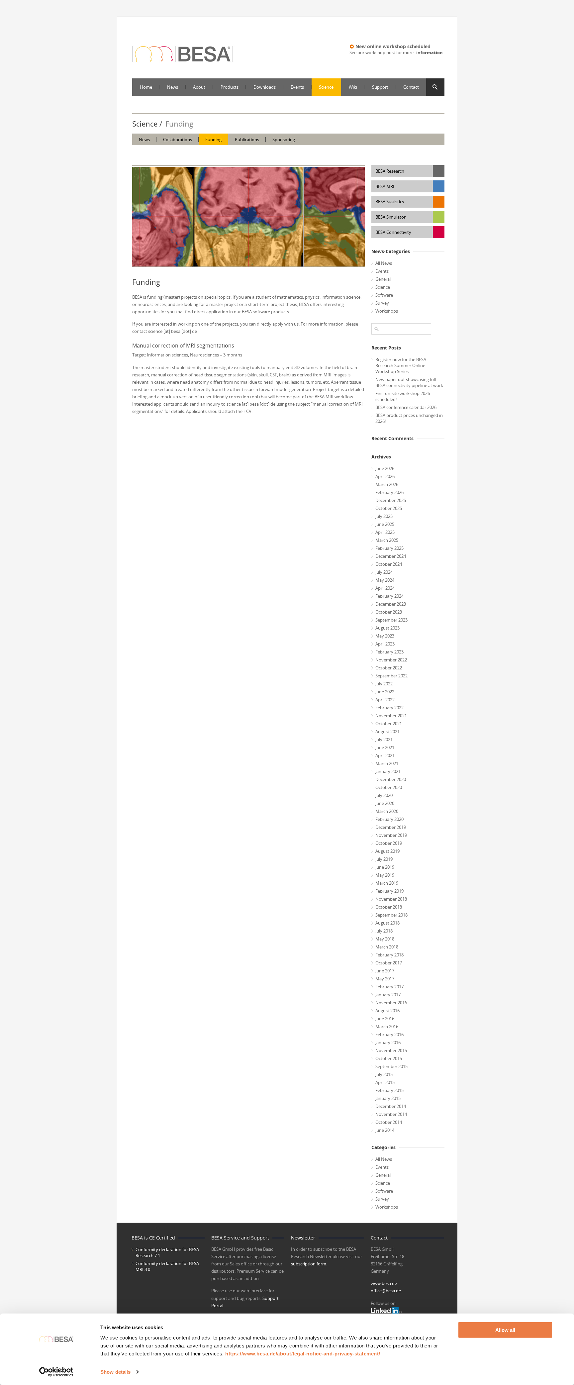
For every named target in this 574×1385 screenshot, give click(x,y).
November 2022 (391, 660)
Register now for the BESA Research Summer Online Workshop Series (400, 365)
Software (384, 295)
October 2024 (388, 564)
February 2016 (389, 1035)
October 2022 (388, 668)
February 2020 (389, 819)
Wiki (353, 87)
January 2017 (388, 995)
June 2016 (384, 1019)
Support (380, 87)
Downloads (264, 87)
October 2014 (388, 1122)
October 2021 (388, 724)
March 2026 (386, 484)
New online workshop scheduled (392, 46)
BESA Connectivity (393, 232)
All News (383, 263)
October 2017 (388, 963)
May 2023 (384, 636)
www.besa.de (384, 1283)
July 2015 (384, 1074)
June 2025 (384, 524)
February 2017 (389, 987)
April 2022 (385, 700)
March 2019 (386, 883)
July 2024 (384, 572)
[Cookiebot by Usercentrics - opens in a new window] (56, 1372)
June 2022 (384, 692)
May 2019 (384, 875)
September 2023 (391, 620)
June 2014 (384, 1130)
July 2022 (384, 684)
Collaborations (177, 140)
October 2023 (388, 612)
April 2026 (385, 476)
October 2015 (388, 1058)
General (383, 279)
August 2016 (387, 1011)
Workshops (386, 311)
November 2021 (391, 716)
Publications (247, 140)
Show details (115, 1372)
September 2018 (391, 915)
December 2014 (390, 1106)
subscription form (308, 1264)
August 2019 (387, 851)
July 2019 (384, 859)
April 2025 (385, 532)
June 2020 (384, 803)
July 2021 (384, 739)
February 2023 (389, 652)
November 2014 (391, 1114)
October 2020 (388, 787)
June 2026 (384, 468)
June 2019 (384, 867)
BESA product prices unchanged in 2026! (409, 418)
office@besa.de (386, 1291)
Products (230, 87)
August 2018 (387, 923)
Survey (382, 303)
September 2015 (391, 1066)
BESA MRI (384, 186)
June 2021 (384, 747)
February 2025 (389, 548)
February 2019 (389, 891)
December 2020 (390, 779)
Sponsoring (283, 140)
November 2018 (391, 899)
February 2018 (389, 955)
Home (146, 87)
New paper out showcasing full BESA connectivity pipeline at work (409, 382)
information (429, 52)
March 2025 (386, 540)
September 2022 (391, 676)
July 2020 (384, 795)
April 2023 (385, 644)
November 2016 (391, 1003)
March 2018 (386, 947)
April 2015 (385, 1082)
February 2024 (389, 596)
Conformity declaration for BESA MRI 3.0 (167, 1266)
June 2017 (384, 971)
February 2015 (389, 1090)
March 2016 (386, 1027)
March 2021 (386, 763)
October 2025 (388, 508)
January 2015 (388, 1098)
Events (297, 87)
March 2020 (386, 811)
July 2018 (384, 931)
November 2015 (391, 1050)
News (172, 87)
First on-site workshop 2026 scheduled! (402, 396)
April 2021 (385, 755)
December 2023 (390, 604)
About (199, 87)
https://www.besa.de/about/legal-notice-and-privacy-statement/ (302, 1353)
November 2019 (391, 835)
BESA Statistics (389, 202)
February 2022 (389, 708)
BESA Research (389, 171)
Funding (213, 140)
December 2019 (390, 827)
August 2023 (387, 628)
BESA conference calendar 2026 (405, 407)
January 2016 (388, 1042)
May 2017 (384, 979)
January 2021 (388, 771)
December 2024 (390, 556)
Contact (411, 87)
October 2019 (388, 843)
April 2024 (385, 588)
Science (326, 87)
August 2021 (387, 732)
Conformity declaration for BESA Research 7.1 (167, 1252)
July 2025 (384, 516)
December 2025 (390, 500)
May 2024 (384, 580)
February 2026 (389, 492)
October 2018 (388, 907)
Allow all (505, 1330)
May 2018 (384, 939)
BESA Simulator (390, 217)
